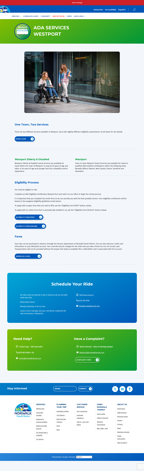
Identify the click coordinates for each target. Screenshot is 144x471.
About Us (122, 404)
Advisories (98, 10)
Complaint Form (83, 360)
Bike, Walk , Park (102, 428)
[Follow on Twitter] (115, 389)
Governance (121, 409)
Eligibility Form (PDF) (25, 217)
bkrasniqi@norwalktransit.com (91, 353)
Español (121, 9)
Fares (69, 16)
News (119, 428)
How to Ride (101, 414)
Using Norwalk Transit (102, 407)
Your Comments (82, 411)
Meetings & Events (123, 432)
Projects (120, 424)
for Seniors (40, 439)
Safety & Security (102, 418)
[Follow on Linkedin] (122, 389)
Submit (82, 389)
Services (15, 16)
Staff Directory (122, 413)
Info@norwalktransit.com (89, 306)
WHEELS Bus (40, 409)
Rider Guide (21, 139)
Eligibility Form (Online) (26, 226)
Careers (119, 420)
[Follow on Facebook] (130, 389)
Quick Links (79, 16)
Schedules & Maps (31, 16)
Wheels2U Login (23, 256)
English (79, 457)
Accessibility (110, 10)
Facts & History (122, 443)
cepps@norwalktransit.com (30, 358)
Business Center (122, 416)
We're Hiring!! (77, 3)
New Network (59, 16)
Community (45, 16)
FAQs (58, 430)
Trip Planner (61, 415)
